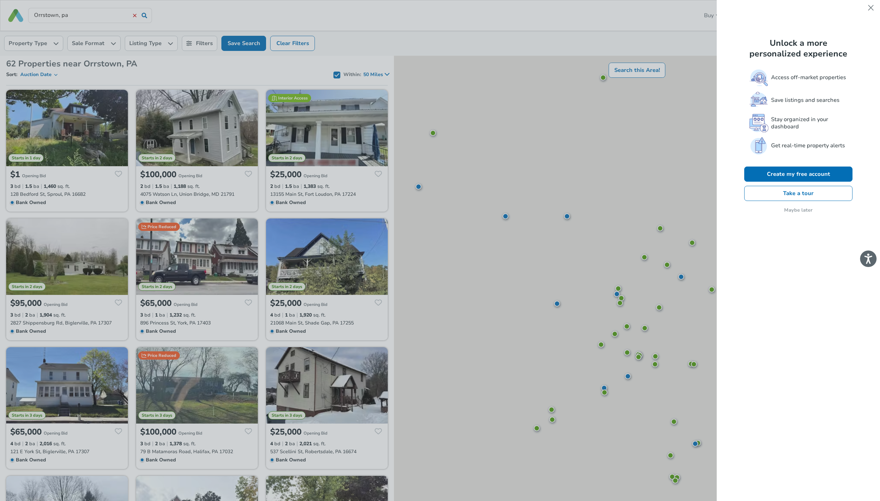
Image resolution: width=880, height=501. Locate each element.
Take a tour (798, 193)
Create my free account (798, 174)
